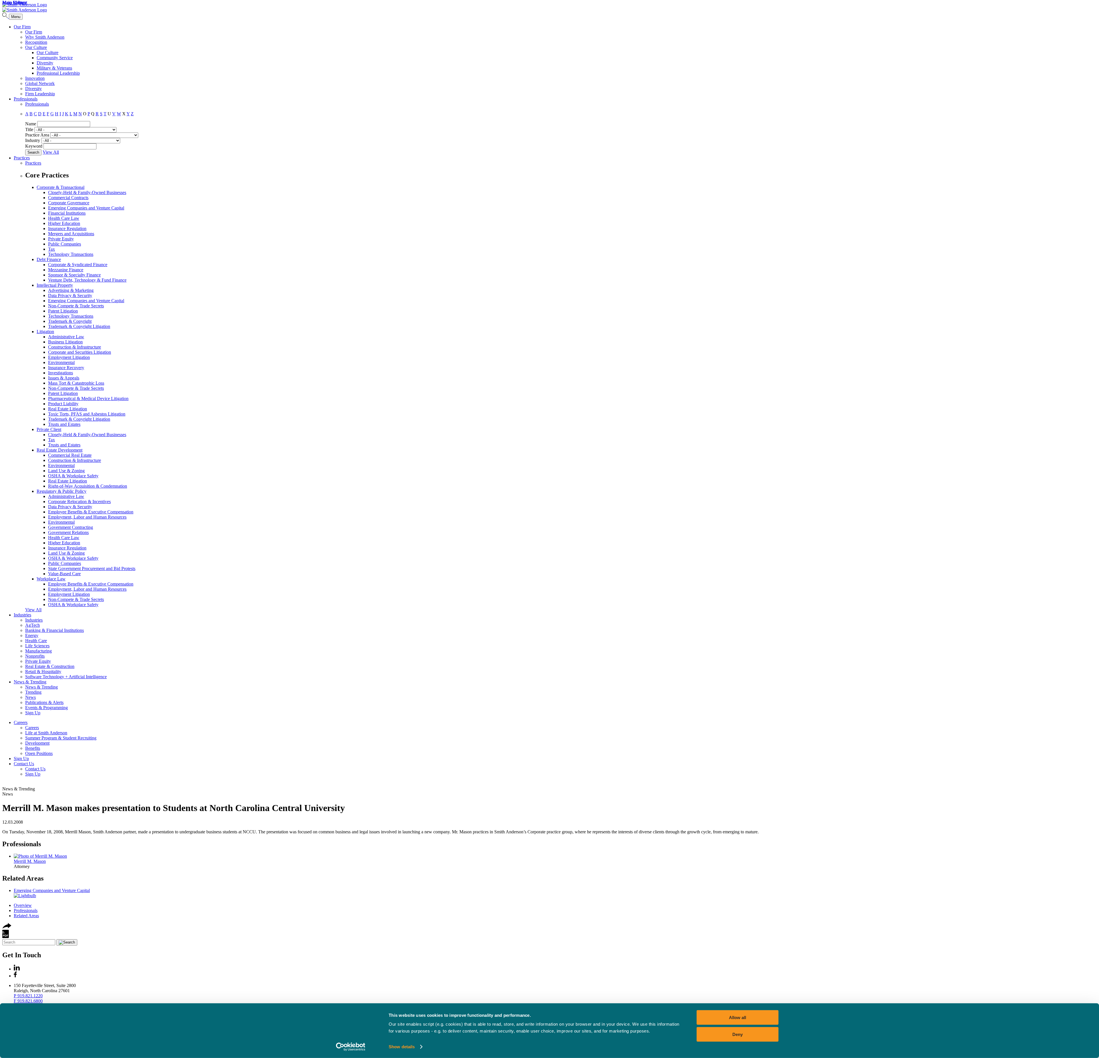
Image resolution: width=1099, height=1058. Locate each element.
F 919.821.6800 (28, 1000)
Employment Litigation (69, 357)
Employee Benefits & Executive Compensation (90, 511)
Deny (737, 1034)
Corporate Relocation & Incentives (79, 501)
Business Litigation (65, 341)
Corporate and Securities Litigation (79, 352)
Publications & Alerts (44, 702)
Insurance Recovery (66, 367)
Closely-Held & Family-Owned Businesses (87, 192)
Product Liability (63, 403)
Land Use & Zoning (66, 470)
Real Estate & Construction (49, 666)
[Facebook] (15, 975)
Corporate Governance (68, 202)
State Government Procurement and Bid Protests (91, 568)
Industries (22, 614)
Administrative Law (66, 336)
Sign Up (32, 712)
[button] (6, 927)
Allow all (737, 1017)
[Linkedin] (17, 968)
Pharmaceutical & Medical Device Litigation (88, 398)
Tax (51, 249)
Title (29, 129)
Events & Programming (46, 707)
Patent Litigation (63, 310)
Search (33, 152)
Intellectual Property (55, 285)
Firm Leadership (40, 93)
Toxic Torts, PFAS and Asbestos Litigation (86, 414)
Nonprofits (35, 656)
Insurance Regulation (67, 228)
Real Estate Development (59, 450)
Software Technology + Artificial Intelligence (66, 676)
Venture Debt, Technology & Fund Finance (87, 280)
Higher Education (64, 223)
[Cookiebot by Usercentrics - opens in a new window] (351, 1047)
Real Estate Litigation (67, 408)
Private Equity (61, 238)
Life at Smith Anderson (46, 732)
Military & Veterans (54, 68)
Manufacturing (38, 650)
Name (30, 123)
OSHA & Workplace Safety (73, 475)
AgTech (32, 625)
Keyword (33, 146)
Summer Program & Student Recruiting (60, 737)
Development (37, 743)
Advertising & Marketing (71, 290)
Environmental (61, 362)
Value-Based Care (64, 573)
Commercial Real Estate (70, 455)
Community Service (55, 57)
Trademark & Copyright (70, 321)
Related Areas (23, 878)
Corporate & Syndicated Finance (77, 264)
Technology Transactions (70, 254)
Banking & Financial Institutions (54, 630)
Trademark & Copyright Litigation (79, 326)
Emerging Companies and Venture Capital (86, 207)
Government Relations (68, 532)
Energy (31, 635)
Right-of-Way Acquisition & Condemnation (87, 486)
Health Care (36, 640)
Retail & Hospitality (43, 671)
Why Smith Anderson (44, 37)
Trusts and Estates (64, 424)
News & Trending (30, 681)
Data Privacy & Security (70, 295)
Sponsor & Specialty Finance (74, 274)
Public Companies (64, 244)
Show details (402, 1046)
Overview (23, 905)
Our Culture (36, 47)
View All (51, 152)
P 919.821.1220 (28, 995)
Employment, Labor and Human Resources (87, 517)
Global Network (40, 83)
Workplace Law (51, 578)
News (30, 697)
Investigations (60, 372)
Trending (33, 692)
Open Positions (39, 753)
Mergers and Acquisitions (71, 233)
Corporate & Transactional (60, 187)
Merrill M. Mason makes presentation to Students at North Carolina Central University (173, 808)
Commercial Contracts (68, 197)
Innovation (35, 78)
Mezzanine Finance (65, 269)
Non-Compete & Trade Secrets (76, 305)
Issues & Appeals (63, 377)
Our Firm (22, 26)
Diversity (45, 62)
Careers (20, 722)
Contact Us (24, 763)
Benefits (32, 748)
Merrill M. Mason (30, 861)
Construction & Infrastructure (74, 347)
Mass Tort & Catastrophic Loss (76, 383)
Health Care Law (63, 218)
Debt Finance (49, 259)
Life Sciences (37, 645)
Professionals (25, 98)
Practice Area (37, 135)
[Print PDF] (5, 936)
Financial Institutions (67, 213)
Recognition (36, 42)
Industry (32, 140)
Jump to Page (14, 2)
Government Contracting (70, 527)
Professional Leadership (58, 73)
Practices (22, 157)
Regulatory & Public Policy (61, 491)
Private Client (49, 429)
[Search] (5, 16)
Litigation (45, 331)
